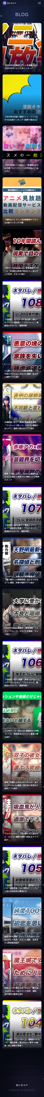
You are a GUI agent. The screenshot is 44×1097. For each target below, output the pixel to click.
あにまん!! (11, 3)
